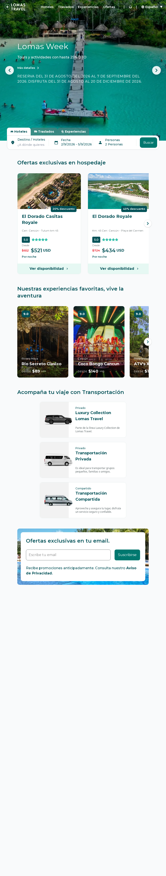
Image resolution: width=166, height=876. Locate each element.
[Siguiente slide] (156, 70)
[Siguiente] (148, 223)
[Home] (15, 6)
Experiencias (88, 7)
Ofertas (109, 7)
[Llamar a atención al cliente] (130, 6)
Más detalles (26, 67)
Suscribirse (127, 555)
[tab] (19, 131)
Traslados (66, 7)
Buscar (148, 143)
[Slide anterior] (9, 70)
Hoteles (47, 7)
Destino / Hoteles (31, 139)
